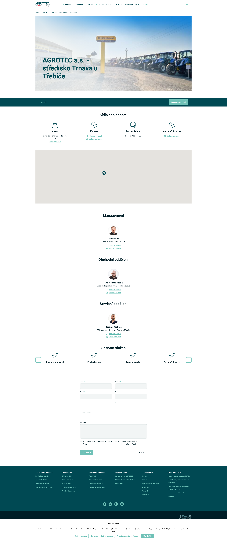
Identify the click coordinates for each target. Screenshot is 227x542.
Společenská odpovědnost (150, 483)
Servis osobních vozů (69, 487)
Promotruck (145, 495)
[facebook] (105, 504)
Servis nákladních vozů (96, 483)
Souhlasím (147, 536)
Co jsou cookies (81, 536)
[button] (104, 173)
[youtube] (122, 504)
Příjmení (117, 382)
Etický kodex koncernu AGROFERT (179, 476)
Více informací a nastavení (127, 536)
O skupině (145, 480)
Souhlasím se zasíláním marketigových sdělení (127, 442)
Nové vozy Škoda (67, 480)
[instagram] (111, 504)
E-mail (82, 392)
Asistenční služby (132, 4)
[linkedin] (116, 504)
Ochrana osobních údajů (176, 493)
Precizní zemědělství (42, 483)
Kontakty (145, 4)
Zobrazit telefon (95, 139)
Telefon (117, 392)
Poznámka (83, 422)
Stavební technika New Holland (125, 480)
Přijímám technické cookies (102, 536)
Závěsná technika (41, 480)
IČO (116, 402)
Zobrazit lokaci (55, 142)
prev (38, 360)
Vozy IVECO (92, 476)
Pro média (145, 491)
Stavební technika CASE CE (124, 476)
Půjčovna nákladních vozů (97, 487)
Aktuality (110, 4)
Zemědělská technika (42, 476)
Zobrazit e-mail (96, 136)
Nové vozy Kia (66, 483)
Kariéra (119, 4)
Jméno (82, 382)
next (189, 360)
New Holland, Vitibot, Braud (44, 487)
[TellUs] (185, 517)
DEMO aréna (119, 483)
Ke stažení (145, 487)
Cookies (171, 497)
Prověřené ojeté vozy (69, 491)
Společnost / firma (85, 412)
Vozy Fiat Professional (96, 480)
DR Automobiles (67, 476)
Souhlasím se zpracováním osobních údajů (97, 442)
